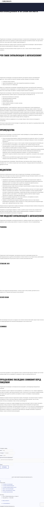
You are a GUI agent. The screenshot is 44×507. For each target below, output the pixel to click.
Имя (1, 450)
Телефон (2, 453)
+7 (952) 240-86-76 (6, 1)
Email (1, 455)
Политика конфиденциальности (6, 478)
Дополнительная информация (6, 457)
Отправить (4, 467)
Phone (1, 464)
